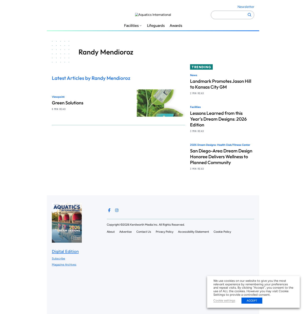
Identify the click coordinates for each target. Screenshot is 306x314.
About (111, 232)
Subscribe (58, 258)
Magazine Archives (64, 264)
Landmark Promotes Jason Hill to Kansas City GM (220, 84)
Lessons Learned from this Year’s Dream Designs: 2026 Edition (218, 119)
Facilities (131, 25)
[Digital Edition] (67, 240)
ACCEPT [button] (252, 300)
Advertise (125, 232)
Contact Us (143, 232)
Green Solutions (67, 103)
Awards (176, 25)
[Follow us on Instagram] (116, 210)
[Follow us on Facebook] (109, 210)
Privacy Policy (164, 232)
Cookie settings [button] (224, 300)
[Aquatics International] (153, 15)
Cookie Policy (222, 232)
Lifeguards (156, 25)
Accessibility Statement (193, 232)
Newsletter (246, 7)
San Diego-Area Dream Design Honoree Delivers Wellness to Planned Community (221, 156)
